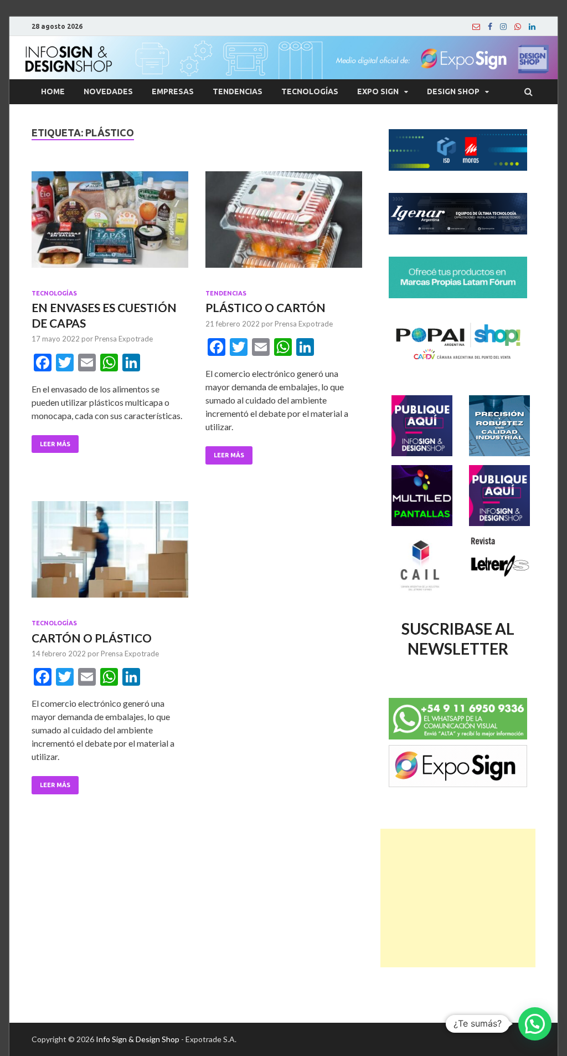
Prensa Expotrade (124, 338)
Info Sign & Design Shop (137, 1039)
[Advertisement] (457, 898)
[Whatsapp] (518, 27)
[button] (534, 1023)
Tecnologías (309, 91)
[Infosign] (476, 27)
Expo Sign (378, 91)
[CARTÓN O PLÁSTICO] (110, 554)
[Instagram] (503, 27)
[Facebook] (490, 27)
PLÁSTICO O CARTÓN (265, 307)
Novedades (108, 91)
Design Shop (453, 91)
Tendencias (237, 91)
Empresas (173, 91)
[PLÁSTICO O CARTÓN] (283, 224)
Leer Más (55, 444)
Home (53, 91)
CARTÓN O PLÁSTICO (92, 638)
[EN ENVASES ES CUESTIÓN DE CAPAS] (110, 224)
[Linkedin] (532, 27)
